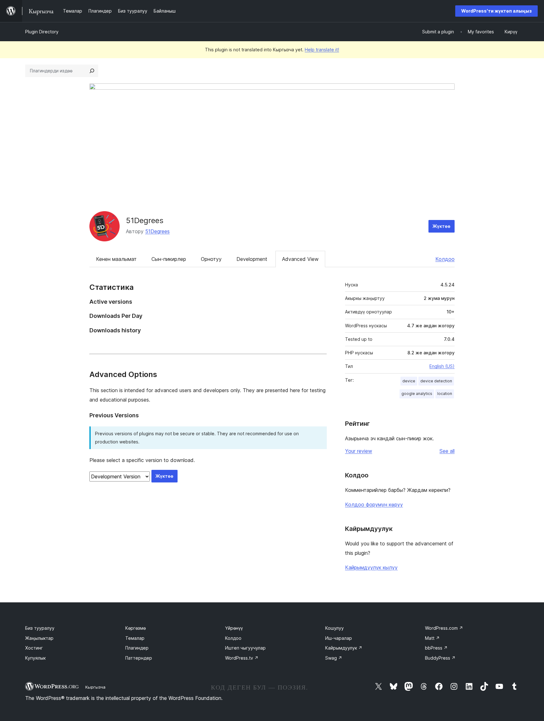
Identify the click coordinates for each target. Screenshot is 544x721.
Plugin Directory (42, 31)
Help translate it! (322, 49)
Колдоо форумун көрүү (374, 504)
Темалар (134, 638)
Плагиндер (137, 648)
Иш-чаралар (338, 638)
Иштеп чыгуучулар (245, 648)
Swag (333, 658)
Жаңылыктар (39, 638)
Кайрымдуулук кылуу (371, 567)
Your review (358, 451)
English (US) (442, 366)
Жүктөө (441, 226)
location (444, 393)
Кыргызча (95, 687)
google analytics (416, 393)
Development (251, 259)
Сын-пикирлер (168, 259)
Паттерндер (138, 658)
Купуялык (35, 658)
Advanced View (300, 259)
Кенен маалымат (116, 259)
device (408, 381)
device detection (436, 381)
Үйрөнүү (234, 628)
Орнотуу (211, 259)
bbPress (436, 648)
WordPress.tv (241, 658)
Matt (432, 638)
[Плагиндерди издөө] (92, 71)
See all (447, 451)
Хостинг (34, 648)
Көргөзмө (135, 628)
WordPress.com (444, 628)
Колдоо (445, 259)
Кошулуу (334, 628)
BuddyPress (440, 658)
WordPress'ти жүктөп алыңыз (496, 11)
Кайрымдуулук (343, 648)
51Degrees (144, 220)
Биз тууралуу (39, 628)
